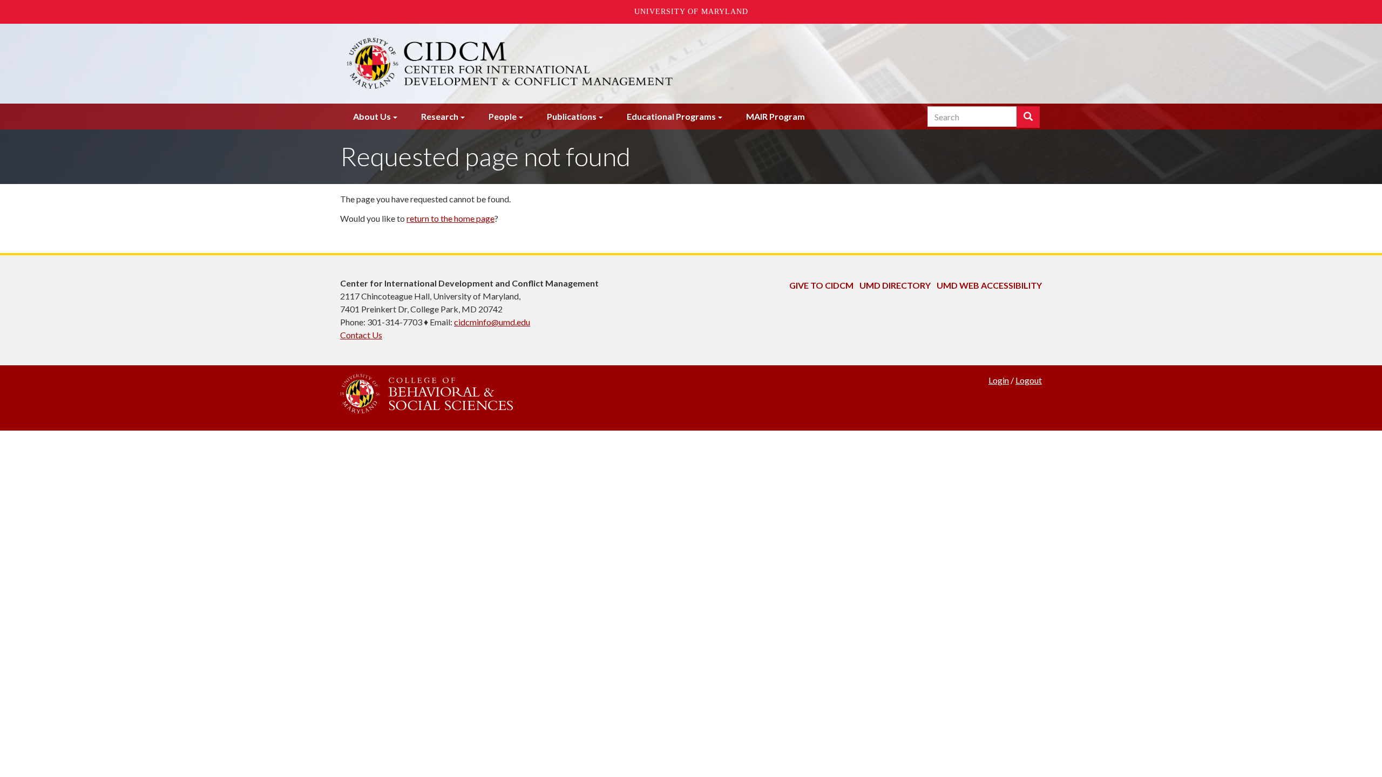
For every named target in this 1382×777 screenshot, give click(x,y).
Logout (1028, 380)
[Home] (571, 63)
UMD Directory (895, 285)
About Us (372, 116)
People (503, 116)
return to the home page (450, 218)
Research (439, 116)
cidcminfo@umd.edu (492, 322)
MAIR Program (775, 116)
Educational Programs (671, 116)
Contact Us (361, 335)
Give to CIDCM (821, 285)
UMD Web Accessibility (989, 285)
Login (998, 380)
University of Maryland (691, 12)
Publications (572, 116)
